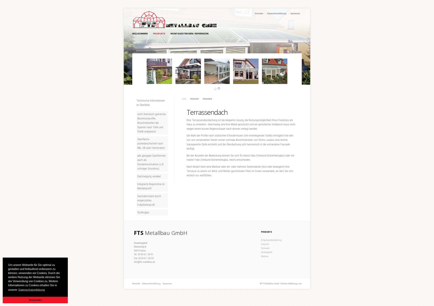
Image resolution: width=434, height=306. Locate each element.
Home (184, 99)
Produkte (159, 33)
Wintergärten (266, 252)
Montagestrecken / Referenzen (190, 33)
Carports (265, 244)
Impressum (295, 13)
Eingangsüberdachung (271, 240)
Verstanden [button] (35, 300)
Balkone (264, 256)
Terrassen (265, 248)
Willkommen (140, 33)
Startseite (259, 13)
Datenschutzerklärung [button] (31, 289)
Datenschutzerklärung (276, 13)
